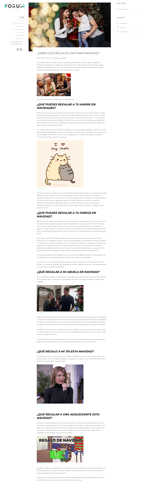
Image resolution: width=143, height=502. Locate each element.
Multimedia (20, 35)
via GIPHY (40, 188)
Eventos (21, 32)
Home (22, 17)
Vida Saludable (18, 23)
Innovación (19, 26)
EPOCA (123, 28)
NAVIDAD (123, 32)
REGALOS (123, 23)
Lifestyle (20, 20)
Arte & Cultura (18, 29)
